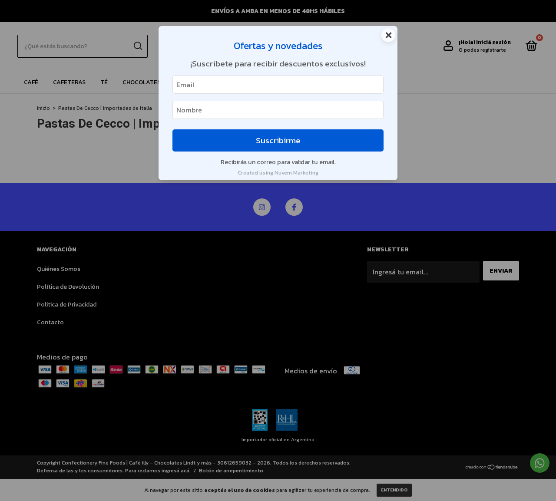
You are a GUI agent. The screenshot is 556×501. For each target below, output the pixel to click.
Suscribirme (278, 140)
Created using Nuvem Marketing (278, 172)
